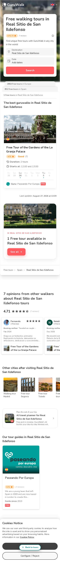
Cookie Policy (27, 537)
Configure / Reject (30, 555)
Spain (19, 270)
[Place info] (53, 36)
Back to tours (31, 547)
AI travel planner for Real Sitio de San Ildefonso (30, 417)
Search (30, 70)
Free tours (8, 270)
